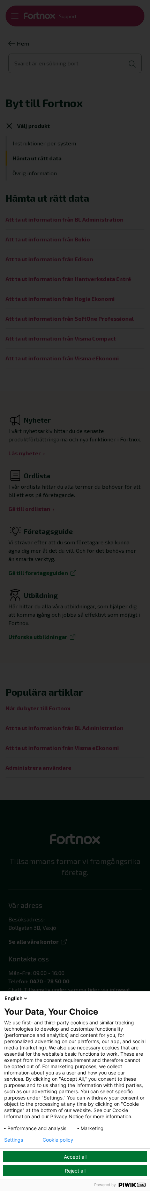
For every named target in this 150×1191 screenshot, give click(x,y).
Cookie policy (58, 1140)
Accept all (75, 1157)
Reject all (75, 1171)
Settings (13, 1140)
